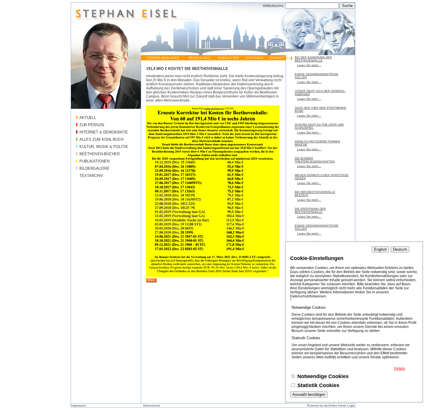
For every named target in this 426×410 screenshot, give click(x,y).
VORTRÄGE (254, 57)
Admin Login (346, 405)
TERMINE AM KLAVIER (162, 57)
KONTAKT (276, 57)
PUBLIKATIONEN (94, 161)
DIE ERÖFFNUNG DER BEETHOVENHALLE (310, 210)
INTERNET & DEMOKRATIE (103, 132)
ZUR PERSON (91, 125)
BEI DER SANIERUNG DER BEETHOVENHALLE (313, 59)
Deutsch (400, 249)
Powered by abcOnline (322, 405)
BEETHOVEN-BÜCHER (99, 154)
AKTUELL (87, 117)
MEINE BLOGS (199, 57)
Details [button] (399, 368)
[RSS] (151, 281)
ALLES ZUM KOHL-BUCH (101, 139)
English (380, 249)
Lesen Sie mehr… (309, 65)
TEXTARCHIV (91, 176)
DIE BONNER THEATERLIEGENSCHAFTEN (315, 160)
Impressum (78, 405)
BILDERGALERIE (94, 168)
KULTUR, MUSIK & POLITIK (103, 147)
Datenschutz (151, 405)
